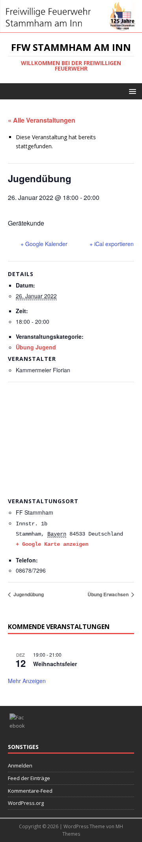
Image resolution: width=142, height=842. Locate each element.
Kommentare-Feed (30, 790)
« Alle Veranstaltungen (41, 120)
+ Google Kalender (44, 244)
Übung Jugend (36, 347)
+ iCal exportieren (112, 244)
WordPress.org (26, 803)
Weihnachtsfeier (55, 664)
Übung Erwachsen (109, 594)
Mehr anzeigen (27, 681)
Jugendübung (28, 594)
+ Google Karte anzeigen (52, 544)
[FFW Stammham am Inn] (71, 28)
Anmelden (20, 765)
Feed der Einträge (29, 778)
